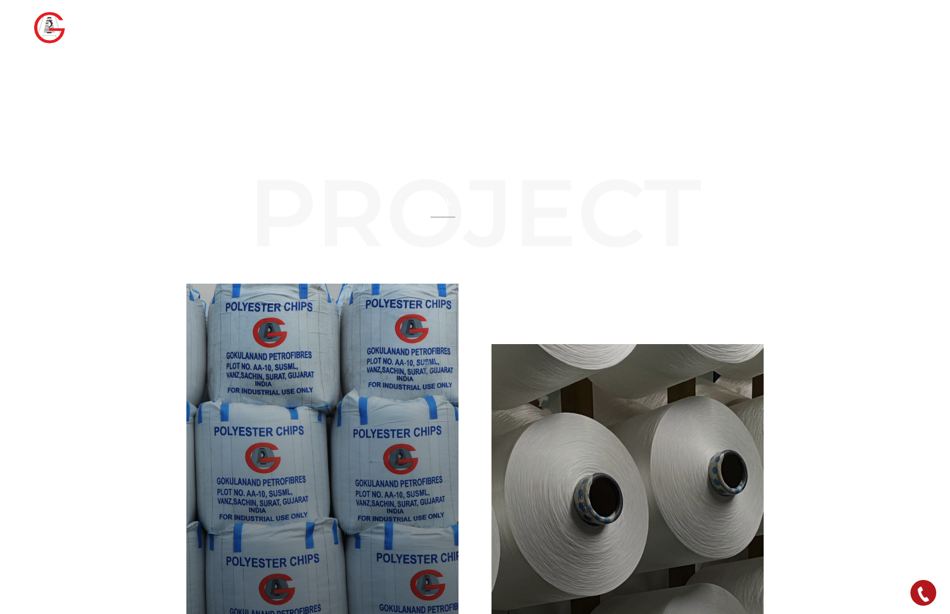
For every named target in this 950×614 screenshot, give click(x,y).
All (442, 202)
